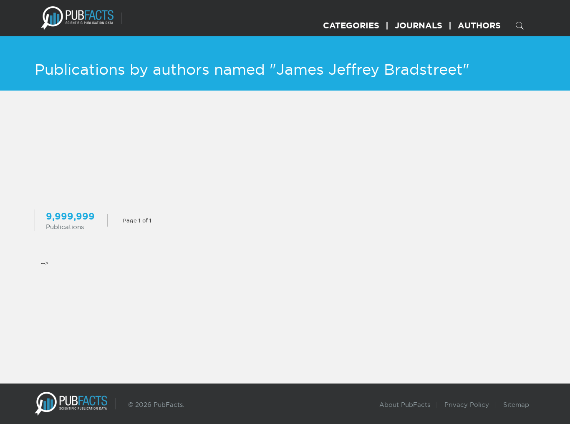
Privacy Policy (466, 404)
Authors (479, 25)
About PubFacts (404, 404)
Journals (418, 25)
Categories (351, 25)
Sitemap (516, 404)
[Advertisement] (285, 151)
